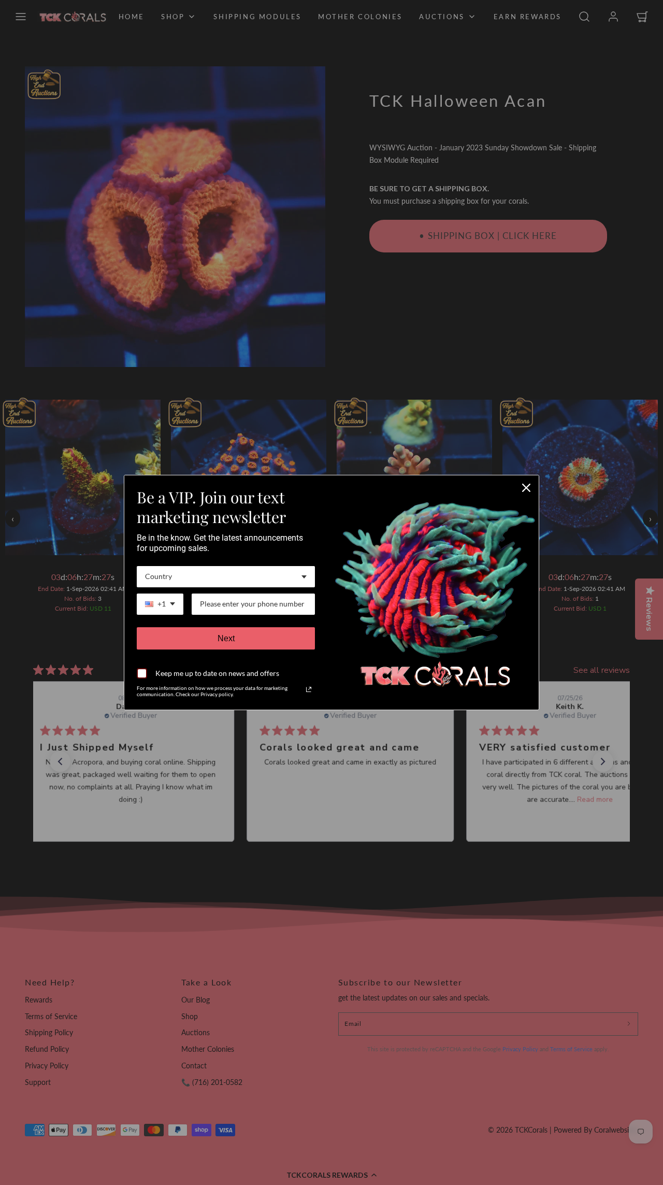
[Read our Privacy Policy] (308, 689)
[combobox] (226, 576)
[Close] (526, 487)
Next (226, 638)
